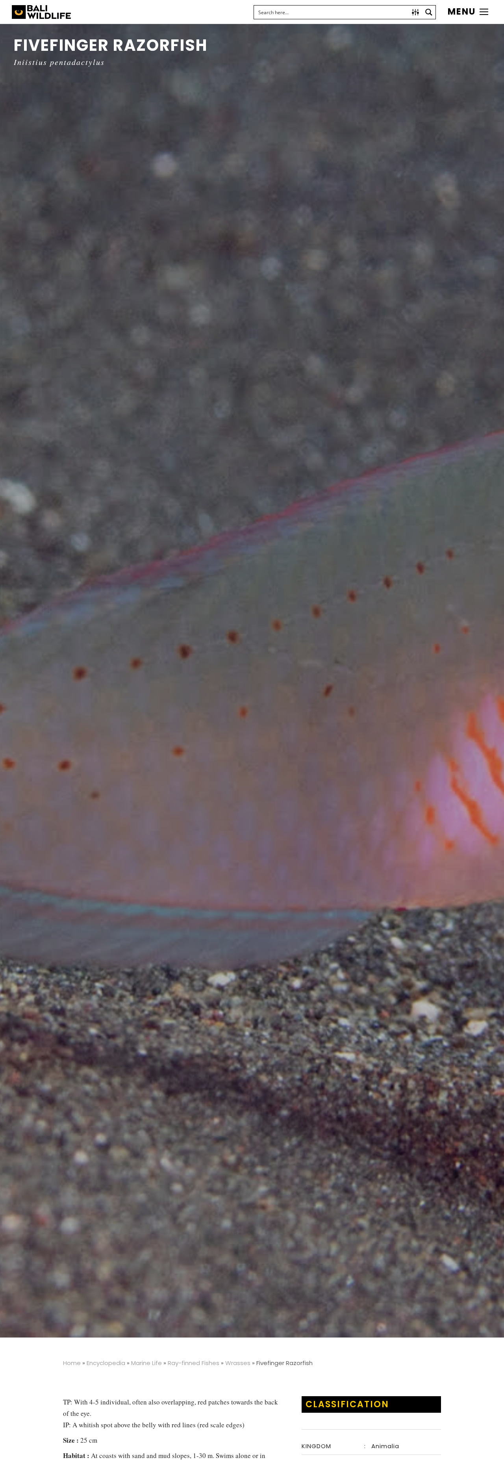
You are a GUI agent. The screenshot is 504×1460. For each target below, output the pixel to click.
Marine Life (146, 1363)
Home (72, 1363)
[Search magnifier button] (428, 12)
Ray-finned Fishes (193, 1363)
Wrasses (237, 1363)
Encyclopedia (106, 1363)
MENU (462, 12)
